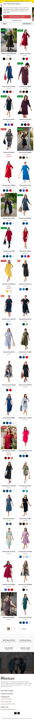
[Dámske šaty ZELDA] (25, 306)
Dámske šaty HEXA (9, 518)
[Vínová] (10, 92)
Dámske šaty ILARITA (8, 551)
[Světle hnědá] (12, 458)
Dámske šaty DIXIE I (25, 486)
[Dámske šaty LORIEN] (9, 73)
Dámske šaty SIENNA (25, 152)
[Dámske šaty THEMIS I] (9, 172)
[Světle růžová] (10, 291)
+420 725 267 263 (6, 701)
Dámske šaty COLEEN (25, 551)
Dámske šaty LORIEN (9, 86)
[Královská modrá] (9, 124)
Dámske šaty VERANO (8, 284)
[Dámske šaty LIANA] (25, 172)
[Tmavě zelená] (4, 256)
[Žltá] (7, 291)
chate (28, 649)
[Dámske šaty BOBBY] (9, 404)
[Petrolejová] (10, 256)
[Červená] (27, 59)
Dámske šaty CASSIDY (25, 418)
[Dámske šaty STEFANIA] (9, 472)
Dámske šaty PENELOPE (9, 53)
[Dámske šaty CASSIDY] (25, 404)
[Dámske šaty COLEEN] (25, 538)
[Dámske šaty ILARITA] (9, 538)
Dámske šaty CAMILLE (8, 319)
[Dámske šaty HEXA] (9, 505)
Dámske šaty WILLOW (25, 450)
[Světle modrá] (27, 557)
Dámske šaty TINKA (25, 518)
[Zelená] (27, 491)
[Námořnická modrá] (4, 223)
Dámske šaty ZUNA (9, 119)
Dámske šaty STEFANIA (9, 486)
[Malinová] (9, 589)
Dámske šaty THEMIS (25, 352)
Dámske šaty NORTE (25, 218)
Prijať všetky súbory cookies (17, 17)
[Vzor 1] (7, 524)
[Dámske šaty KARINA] (9, 571)
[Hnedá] (10, 59)
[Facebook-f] (15, 713)
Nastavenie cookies (17, 20)
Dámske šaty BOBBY (9, 418)
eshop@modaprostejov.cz (8, 709)
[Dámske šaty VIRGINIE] (25, 571)
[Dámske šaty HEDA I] (9, 604)
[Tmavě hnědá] (23, 92)
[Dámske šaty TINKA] (25, 505)
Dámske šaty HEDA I (9, 617)
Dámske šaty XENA (25, 86)
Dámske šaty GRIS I (9, 352)
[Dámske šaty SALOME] (9, 371)
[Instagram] (18, 713)
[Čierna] (4, 59)
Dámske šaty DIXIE (8, 251)
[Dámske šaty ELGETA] (25, 371)
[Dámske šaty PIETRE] (25, 604)
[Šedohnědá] (20, 92)
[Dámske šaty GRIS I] (9, 338)
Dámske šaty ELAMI (25, 119)
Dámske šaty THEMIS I (8, 185)
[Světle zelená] (27, 324)
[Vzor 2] (10, 524)
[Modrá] (4, 92)
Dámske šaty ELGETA (25, 385)
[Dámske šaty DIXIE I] (25, 472)
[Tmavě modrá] (23, 59)
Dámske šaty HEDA (25, 251)
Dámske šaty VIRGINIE (25, 584)
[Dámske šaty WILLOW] (25, 437)
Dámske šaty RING (8, 152)
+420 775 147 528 (6, 699)
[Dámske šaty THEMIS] (25, 338)
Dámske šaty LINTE (9, 218)
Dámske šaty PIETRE (25, 617)
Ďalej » (24, 629)
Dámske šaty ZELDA (25, 319)
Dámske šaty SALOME (8, 385)
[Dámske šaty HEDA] (25, 238)
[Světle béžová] (7, 59)
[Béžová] (27, 157)
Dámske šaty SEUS (25, 53)
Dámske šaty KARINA (8, 584)
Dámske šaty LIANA (25, 185)
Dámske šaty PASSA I (25, 284)
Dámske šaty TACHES (8, 450)
